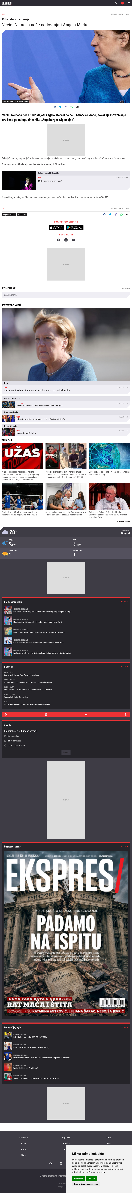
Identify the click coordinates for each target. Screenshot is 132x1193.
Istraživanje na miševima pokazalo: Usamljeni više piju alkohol (66, 703)
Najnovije (66, 1137)
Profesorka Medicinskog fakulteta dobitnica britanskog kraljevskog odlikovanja (66, 610)
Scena (23, 1149)
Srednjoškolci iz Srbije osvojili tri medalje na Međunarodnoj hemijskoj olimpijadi (66, 651)
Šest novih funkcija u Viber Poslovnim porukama (66, 673)
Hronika (66, 1143)
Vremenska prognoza (66, 532)
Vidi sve (123, 602)
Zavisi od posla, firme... (17, 745)
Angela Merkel (9, 214)
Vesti (108, 1137)
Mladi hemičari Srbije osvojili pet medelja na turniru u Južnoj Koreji (66, 620)
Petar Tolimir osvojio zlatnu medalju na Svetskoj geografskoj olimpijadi (66, 631)
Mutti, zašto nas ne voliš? (66, 180)
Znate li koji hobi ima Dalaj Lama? (66, 1067)
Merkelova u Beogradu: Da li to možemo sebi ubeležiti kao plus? (66, 402)
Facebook (58, 240)
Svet (109, 1143)
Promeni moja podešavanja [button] (86, 1184)
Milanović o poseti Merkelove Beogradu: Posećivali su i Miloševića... (66, 416)
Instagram (66, 240)
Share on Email (77, 107)
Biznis (23, 1143)
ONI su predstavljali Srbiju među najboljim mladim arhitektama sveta (66, 641)
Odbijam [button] (91, 1179)
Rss (126, 714)
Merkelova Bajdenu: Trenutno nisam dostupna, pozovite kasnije (66, 351)
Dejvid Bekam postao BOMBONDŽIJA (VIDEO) (66, 1036)
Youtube (74, 240)
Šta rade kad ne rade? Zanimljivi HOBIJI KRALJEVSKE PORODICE (66, 1077)
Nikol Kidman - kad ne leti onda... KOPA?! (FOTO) (66, 1046)
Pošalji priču (122, 3)
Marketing (52, 1175)
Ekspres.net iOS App (56, 227)
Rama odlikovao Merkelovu (66, 430)
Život (23, 1155)
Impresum (63, 1175)
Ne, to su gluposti (14, 741)
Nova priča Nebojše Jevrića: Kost (66, 695)
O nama (43, 1175)
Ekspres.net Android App (75, 227)
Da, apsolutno (13, 736)
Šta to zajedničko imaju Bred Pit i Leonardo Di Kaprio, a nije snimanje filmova (66, 1056)
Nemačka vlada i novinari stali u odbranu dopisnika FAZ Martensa (66, 688)
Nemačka (22, 214)
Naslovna (23, 1137)
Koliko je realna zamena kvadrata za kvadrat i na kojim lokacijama (66, 681)
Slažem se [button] (78, 1179)
